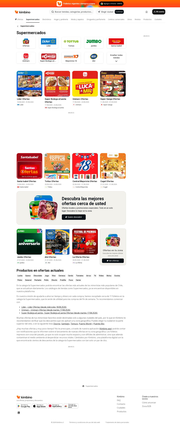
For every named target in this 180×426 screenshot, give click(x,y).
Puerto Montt (85, 323)
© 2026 (57, 422)
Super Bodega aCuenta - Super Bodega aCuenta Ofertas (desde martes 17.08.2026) (59, 313)
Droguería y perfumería (96, 19)
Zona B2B (146, 406)
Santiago (65, 323)
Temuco (74, 323)
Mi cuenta (160, 12)
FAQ (119, 400)
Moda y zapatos (77, 19)
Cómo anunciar (149, 402)
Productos (147, 19)
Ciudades (158, 19)
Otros (129, 19)
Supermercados (32, 19)
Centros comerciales (116, 19)
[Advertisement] (73, 131)
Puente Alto (99, 323)
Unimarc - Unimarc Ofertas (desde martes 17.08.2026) (45, 310)
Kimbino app (105, 328)
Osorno (56, 323)
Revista (137, 19)
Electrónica (46, 19)
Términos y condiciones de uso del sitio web (84, 422)
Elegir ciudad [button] (107, 11)
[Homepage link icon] (83, 386)
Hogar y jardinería (61, 19)
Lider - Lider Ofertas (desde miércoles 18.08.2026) (43, 307)
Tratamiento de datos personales (117, 422)
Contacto (121, 404)
